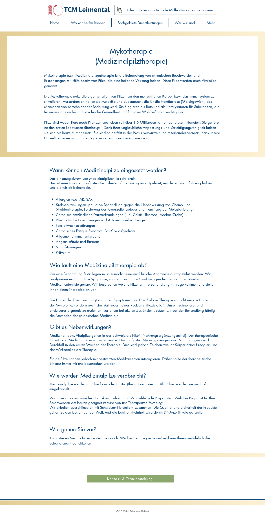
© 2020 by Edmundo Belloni (132, 511)
